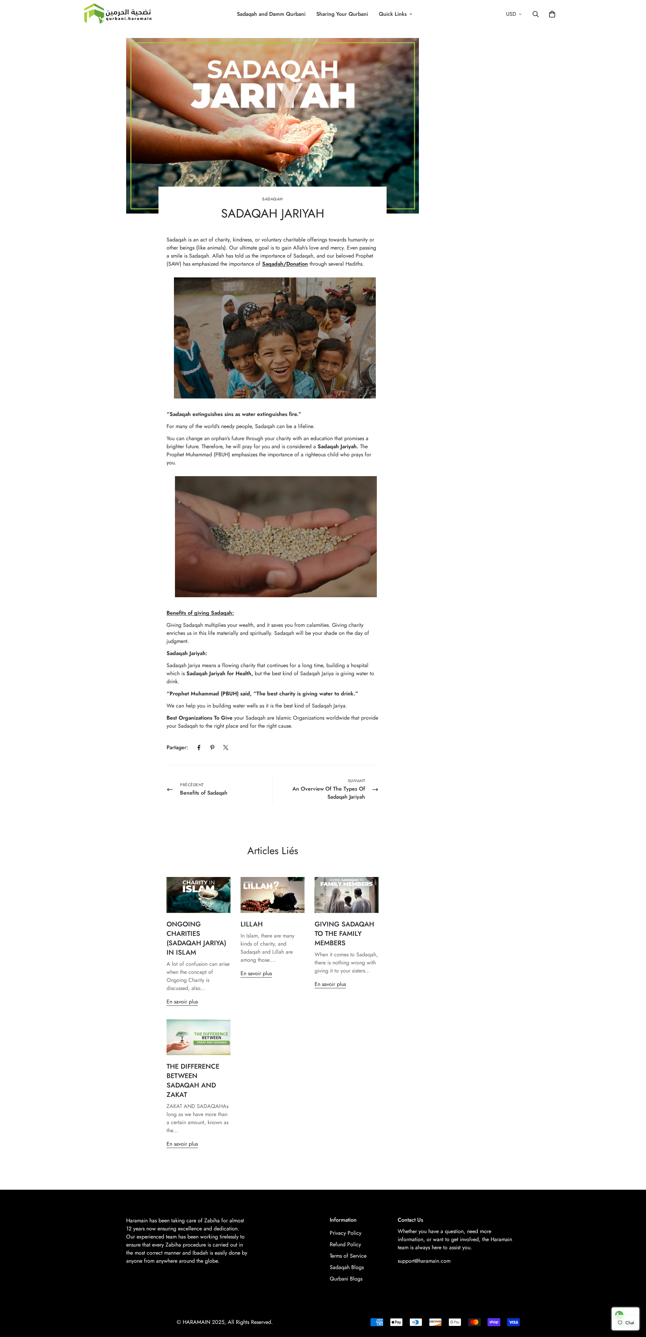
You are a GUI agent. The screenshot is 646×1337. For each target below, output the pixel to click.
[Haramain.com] (117, 14)
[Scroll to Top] (633, 1300)
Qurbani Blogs (346, 1279)
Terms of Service (348, 1256)
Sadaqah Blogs (347, 1267)
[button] (552, 14)
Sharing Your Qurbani (342, 14)
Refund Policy (345, 1244)
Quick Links (393, 14)
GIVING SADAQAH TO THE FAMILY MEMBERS (344, 933)
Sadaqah (272, 199)
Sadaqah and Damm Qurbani (271, 14)
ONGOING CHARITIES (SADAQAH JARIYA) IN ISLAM (196, 938)
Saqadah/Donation (285, 264)
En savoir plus (182, 1001)
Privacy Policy (345, 1233)
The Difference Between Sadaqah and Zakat (193, 1081)
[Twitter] (226, 747)
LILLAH (252, 924)
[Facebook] (199, 747)
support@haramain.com (424, 1261)
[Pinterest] (212, 747)
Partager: (177, 747)
